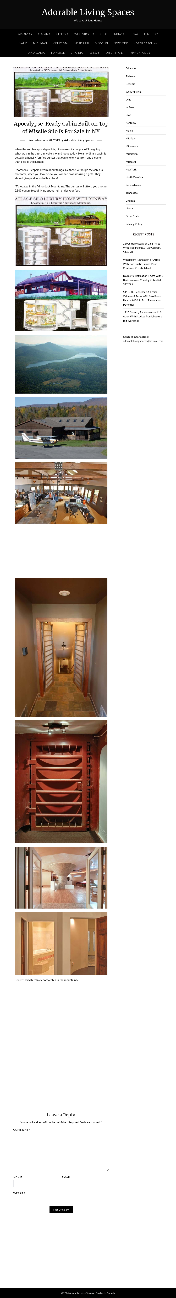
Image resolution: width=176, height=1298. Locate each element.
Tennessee (58, 52)
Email (66, 1177)
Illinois (94, 52)
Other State (114, 52)
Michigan (40, 43)
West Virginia (84, 33)
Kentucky (151, 33)
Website (19, 1193)
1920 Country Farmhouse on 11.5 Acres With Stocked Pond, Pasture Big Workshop (142, 316)
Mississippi (81, 43)
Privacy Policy (139, 52)
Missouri (101, 43)
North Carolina (145, 43)
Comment (21, 1129)
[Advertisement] (61, 549)
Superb (111, 1293)
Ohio (103, 33)
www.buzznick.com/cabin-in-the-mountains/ (51, 980)
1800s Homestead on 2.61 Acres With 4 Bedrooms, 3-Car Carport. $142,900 (142, 247)
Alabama (44, 33)
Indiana (119, 33)
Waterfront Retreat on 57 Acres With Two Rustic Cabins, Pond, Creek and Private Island (141, 264)
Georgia (62, 33)
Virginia (77, 52)
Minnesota (60, 43)
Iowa (134, 33)
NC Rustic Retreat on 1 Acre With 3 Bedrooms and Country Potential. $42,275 (143, 280)
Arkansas (25, 33)
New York (121, 43)
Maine (23, 43)
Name (17, 1177)
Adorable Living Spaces (88, 12)
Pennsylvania (35, 52)
